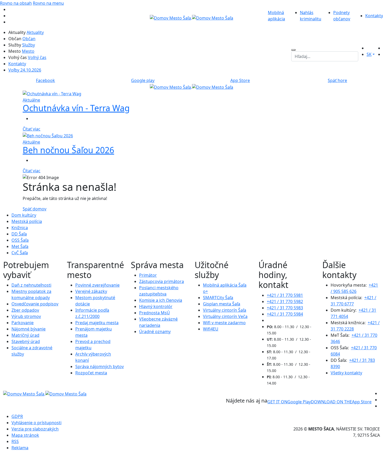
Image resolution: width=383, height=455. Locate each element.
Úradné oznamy (155, 331)
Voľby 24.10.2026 (24, 70)
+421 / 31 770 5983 (285, 308)
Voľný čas (37, 57)
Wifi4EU (210, 329)
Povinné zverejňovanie (97, 285)
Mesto (28, 51)
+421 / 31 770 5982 (285, 301)
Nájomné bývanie (28, 329)
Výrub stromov (26, 316)
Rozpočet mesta (91, 373)
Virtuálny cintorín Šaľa (224, 310)
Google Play (289, 402)
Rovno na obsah (16, 3)
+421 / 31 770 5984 (285, 314)
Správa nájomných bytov (99, 366)
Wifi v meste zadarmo (224, 323)
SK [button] (369, 54)
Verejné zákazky (91, 291)
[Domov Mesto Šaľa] (191, 87)
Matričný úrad (25, 335)
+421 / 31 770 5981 (285, 295)
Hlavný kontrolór (155, 306)
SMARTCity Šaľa (218, 297)
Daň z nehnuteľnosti (31, 285)
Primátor (148, 275)
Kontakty (374, 16)
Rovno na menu (48, 3)
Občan (28, 39)
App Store (341, 402)
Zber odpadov (25, 310)
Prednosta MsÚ (154, 313)
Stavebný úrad (25, 341)
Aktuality (35, 32)
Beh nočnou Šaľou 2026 (68, 150)
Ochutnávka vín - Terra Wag (76, 108)
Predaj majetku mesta (97, 323)
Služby (28, 45)
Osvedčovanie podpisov (34, 304)
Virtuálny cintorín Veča (225, 316)
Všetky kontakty (346, 373)
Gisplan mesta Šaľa (221, 304)
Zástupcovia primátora (161, 281)
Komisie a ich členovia (160, 300)
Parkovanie (22, 323)
